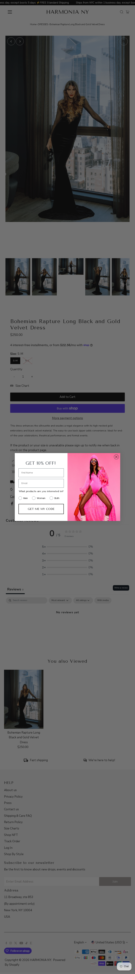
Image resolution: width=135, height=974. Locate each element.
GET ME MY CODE (41, 509)
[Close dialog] (116, 456)
